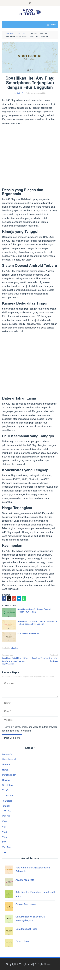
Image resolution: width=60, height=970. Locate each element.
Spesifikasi (8, 785)
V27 (4, 826)
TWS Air (6, 811)
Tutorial (6, 805)
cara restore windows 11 (28, 633)
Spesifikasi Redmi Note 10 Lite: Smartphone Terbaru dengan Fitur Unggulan (15, 659)
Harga (5, 769)
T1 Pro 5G (7, 795)
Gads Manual (9, 759)
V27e (4, 831)
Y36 (4, 852)
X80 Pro (6, 847)
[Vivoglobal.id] (30, 11)
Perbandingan (9, 774)
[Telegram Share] (19, 598)
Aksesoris (7, 754)
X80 (4, 842)
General (6, 764)
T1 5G (5, 790)
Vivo (4, 836)
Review (6, 780)
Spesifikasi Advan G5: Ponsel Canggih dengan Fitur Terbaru (34, 610)
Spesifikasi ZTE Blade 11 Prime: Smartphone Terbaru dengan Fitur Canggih (37, 622)
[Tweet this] (9, 598)
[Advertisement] (30, 157)
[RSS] (30, 3)
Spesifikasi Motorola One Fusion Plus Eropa (45, 658)
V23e (4, 821)
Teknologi (14, 648)
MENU (53, 24)
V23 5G (6, 816)
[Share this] (4, 598)
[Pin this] (14, 598)
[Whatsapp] (24, 598)
